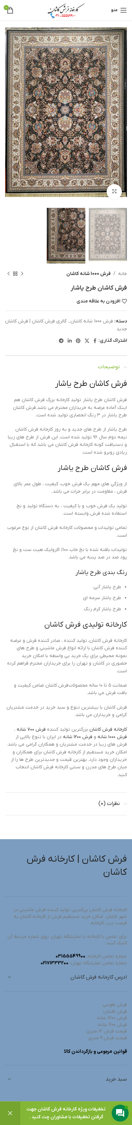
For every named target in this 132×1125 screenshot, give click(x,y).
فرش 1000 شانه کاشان (88, 274)
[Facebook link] (94, 340)
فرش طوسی (115, 1005)
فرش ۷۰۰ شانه (31, 729)
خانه (122, 274)
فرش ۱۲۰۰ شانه (77, 737)
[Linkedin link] (70, 340)
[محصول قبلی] (22, 274)
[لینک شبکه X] (87, 340)
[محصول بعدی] (8, 274)
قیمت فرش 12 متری (107, 1031)
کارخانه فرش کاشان (108, 729)
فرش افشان (115, 1011)
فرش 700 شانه (112, 1025)
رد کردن (10, 1113)
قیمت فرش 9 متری (107, 1038)
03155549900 (70, 956)
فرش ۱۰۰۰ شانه (112, 737)
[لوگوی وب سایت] (66, 10)
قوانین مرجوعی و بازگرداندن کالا (95, 1051)
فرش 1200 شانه (112, 1018)
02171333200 (54, 963)
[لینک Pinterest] (78, 340)
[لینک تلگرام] (61, 340)
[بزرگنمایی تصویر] (114, 191)
